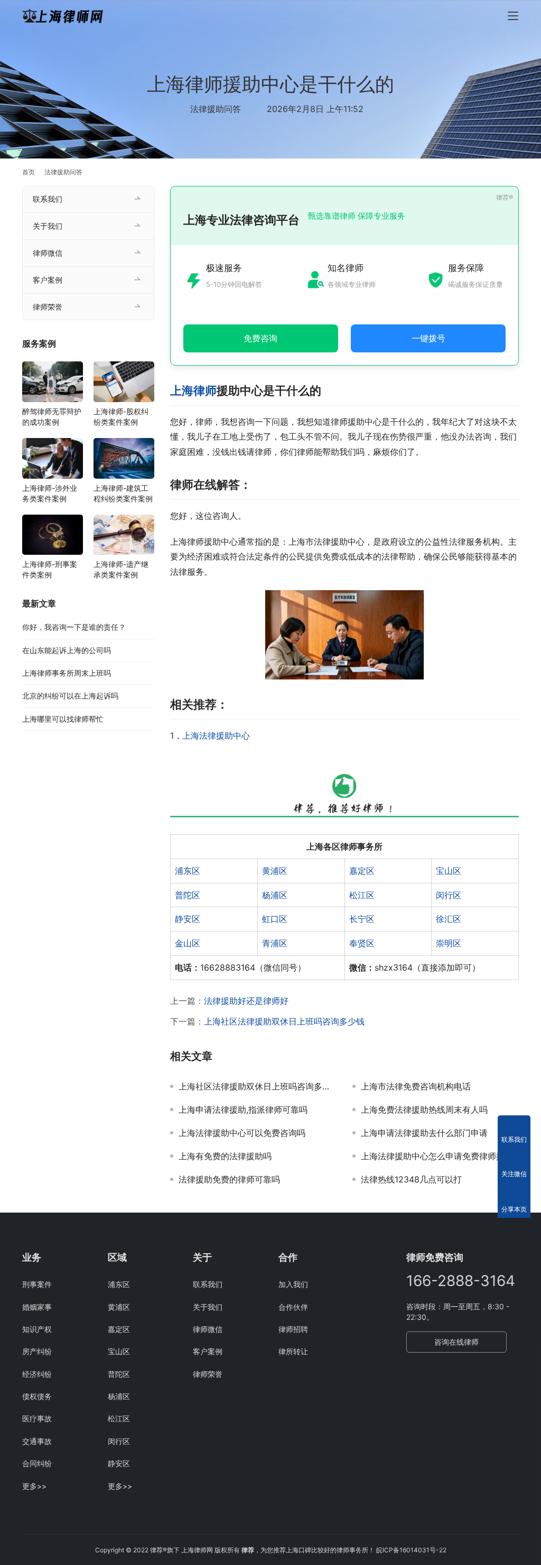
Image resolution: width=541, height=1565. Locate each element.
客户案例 (47, 279)
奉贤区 (362, 943)
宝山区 (448, 870)
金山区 (187, 943)
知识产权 (37, 1329)
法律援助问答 (215, 109)
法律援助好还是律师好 (246, 1000)
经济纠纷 (37, 1374)
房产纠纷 (37, 1351)
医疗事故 (37, 1418)
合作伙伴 (293, 1306)
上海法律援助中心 (216, 735)
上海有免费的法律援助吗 (225, 1156)
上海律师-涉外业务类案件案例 (49, 493)
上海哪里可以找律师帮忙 (63, 718)
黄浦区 (274, 870)
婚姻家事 (37, 1306)
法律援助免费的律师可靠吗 (229, 1179)
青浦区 (274, 943)
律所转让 (293, 1351)
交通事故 (37, 1441)
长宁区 (362, 919)
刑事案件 (37, 1284)
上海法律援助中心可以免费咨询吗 (242, 1133)
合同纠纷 (37, 1463)
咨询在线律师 (456, 1341)
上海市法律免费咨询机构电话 (416, 1086)
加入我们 (293, 1284)
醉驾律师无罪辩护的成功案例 (51, 416)
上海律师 (193, 390)
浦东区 (187, 870)
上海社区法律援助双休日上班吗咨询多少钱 (284, 1021)
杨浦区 (274, 895)
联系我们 (47, 198)
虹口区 (274, 919)
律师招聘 (293, 1329)
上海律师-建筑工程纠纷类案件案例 (123, 493)
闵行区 (448, 895)
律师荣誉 (47, 306)
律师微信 (47, 252)
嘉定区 (362, 870)
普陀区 (187, 895)
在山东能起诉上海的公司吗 (66, 650)
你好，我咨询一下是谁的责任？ (74, 626)
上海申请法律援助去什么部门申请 (424, 1133)
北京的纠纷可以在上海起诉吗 (70, 695)
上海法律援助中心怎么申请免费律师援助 (437, 1156)
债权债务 (37, 1396)
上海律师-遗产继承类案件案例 (121, 569)
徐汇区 (448, 919)
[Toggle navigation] (513, 15)
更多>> (34, 1486)
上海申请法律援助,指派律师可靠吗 (243, 1109)
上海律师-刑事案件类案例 (49, 569)
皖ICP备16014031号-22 (411, 1550)
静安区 (187, 919)
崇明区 (448, 943)
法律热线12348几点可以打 (411, 1179)
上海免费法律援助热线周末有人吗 (424, 1109)
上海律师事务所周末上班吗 (66, 672)
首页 (28, 172)
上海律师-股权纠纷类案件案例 (121, 416)
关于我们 (47, 225)
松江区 (362, 895)
